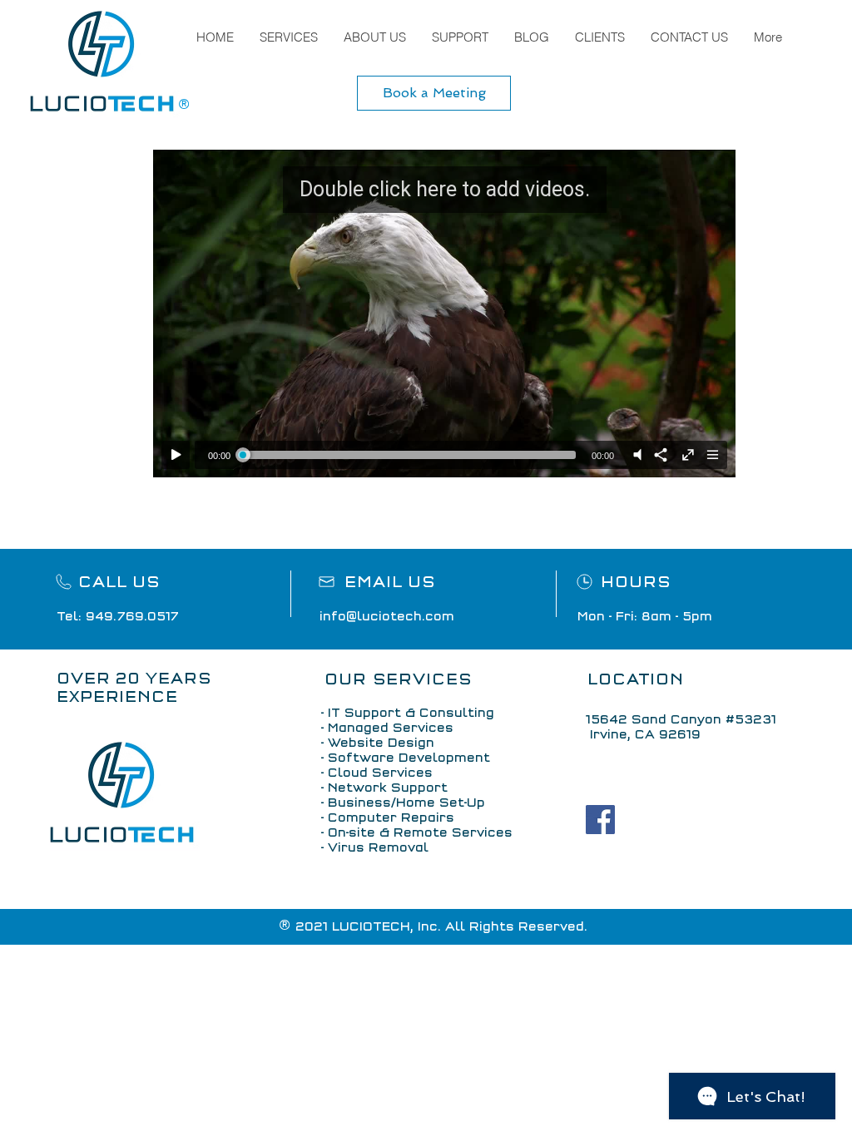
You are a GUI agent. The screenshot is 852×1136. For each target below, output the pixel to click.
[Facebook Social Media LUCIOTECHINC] (600, 819)
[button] (288, 37)
